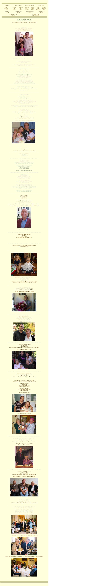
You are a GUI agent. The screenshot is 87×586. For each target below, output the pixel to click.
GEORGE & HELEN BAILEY (32, 8)
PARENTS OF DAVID (21, 8)
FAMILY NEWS (41, 5)
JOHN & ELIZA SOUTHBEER (38, 8)
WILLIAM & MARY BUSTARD (27, 8)
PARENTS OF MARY (14, 8)
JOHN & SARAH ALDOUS (6, 8)
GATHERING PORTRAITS (29, 5)
